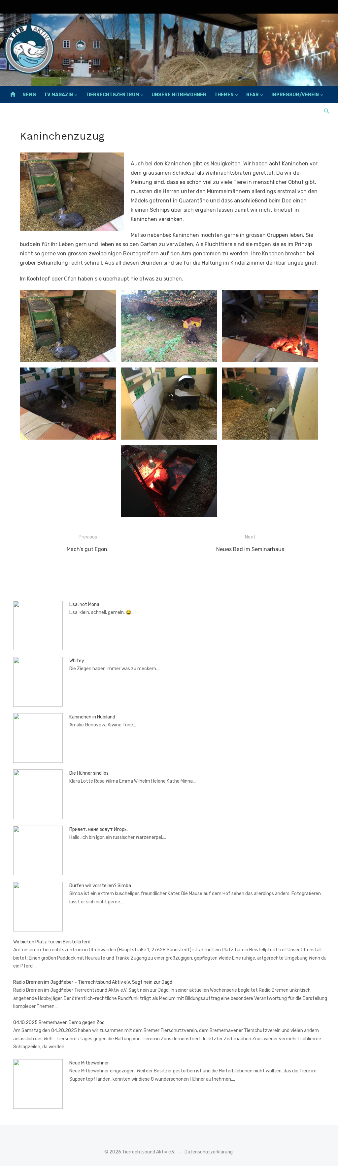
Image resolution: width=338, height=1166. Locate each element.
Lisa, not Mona (84, 604)
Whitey (76, 661)
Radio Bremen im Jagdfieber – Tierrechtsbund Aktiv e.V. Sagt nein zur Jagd (92, 982)
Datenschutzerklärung (209, 1152)
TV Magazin (58, 95)
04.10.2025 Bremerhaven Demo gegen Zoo (59, 1022)
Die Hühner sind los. (89, 773)
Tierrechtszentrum (112, 95)
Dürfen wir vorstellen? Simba (100, 885)
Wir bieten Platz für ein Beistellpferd (51, 942)
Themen (224, 95)
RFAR (252, 95)
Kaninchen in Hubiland (92, 717)
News (29, 95)
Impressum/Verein (295, 95)
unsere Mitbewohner (179, 95)
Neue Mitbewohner (89, 1063)
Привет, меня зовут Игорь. (98, 829)
